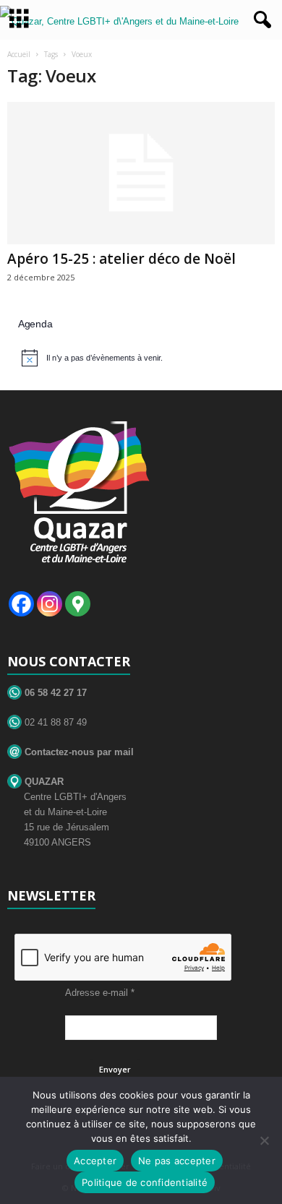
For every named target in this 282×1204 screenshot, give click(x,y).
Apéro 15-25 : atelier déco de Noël (121, 258)
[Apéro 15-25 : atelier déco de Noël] (141, 173)
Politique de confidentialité (145, 1182)
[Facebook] (21, 603)
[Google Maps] (77, 603)
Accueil (18, 54)
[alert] (143, 357)
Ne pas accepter (176, 1160)
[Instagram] (49, 603)
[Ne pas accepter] (264, 1140)
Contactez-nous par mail (78, 752)
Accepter (95, 1160)
